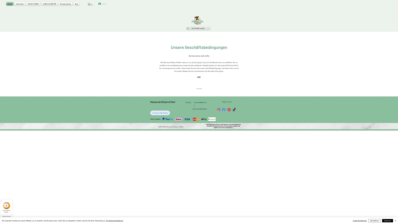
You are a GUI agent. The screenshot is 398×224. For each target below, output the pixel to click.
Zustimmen (387, 221)
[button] (91, 4)
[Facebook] (224, 110)
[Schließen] (395, 220)
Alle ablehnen (374, 221)
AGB (198, 77)
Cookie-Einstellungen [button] (360, 221)
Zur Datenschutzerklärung (114, 221)
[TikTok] (234, 110)
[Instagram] (219, 110)
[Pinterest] (229, 110)
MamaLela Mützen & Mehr (162, 102)
